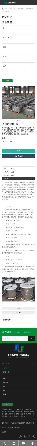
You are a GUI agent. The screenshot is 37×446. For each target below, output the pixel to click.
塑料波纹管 (11, 411)
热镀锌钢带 (7, 320)
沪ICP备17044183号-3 (13, 427)
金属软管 (16, 414)
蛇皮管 (23, 414)
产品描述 (6, 178)
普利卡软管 (19, 411)
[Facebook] (20, 436)
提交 (7, 80)
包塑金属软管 (9, 414)
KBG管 (4, 411)
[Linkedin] (24, 436)
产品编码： (7, 175)
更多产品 (6, 372)
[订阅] (31, 338)
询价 (18, 151)
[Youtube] (33, 436)
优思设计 (4, 432)
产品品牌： (7, 172)
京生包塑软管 (19, 409)
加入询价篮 (18, 156)
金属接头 (22, 416)
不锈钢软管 (28, 409)
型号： (6, 169)
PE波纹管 (26, 411)
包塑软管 (11, 409)
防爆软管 (28, 414)
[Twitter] (29, 436)
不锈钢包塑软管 (13, 416)
